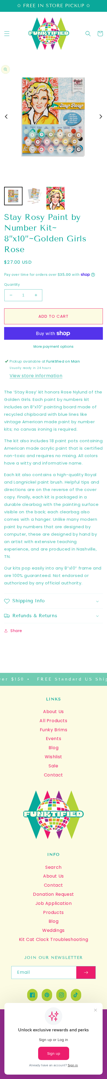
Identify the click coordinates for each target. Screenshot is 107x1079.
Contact (53, 775)
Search (53, 867)
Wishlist (53, 757)
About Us (53, 711)
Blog (53, 747)
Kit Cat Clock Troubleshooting (53, 939)
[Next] (100, 116)
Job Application (53, 903)
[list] (53, 116)
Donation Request (53, 894)
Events (53, 738)
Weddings (53, 930)
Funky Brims (53, 730)
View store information (36, 376)
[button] (7, 34)
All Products (53, 720)
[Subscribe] (85, 972)
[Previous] (6, 116)
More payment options (53, 346)
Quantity (12, 284)
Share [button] (16, 630)
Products (53, 912)
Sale (53, 766)
